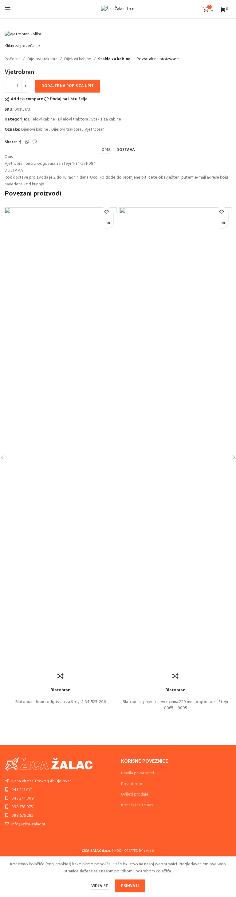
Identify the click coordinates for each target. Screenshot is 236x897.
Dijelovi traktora (42, 59)
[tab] (105, 150)
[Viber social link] (35, 142)
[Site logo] (118, 9)
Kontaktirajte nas (137, 805)
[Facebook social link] (20, 142)
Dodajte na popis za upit (67, 86)
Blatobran (60, 689)
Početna (13, 59)
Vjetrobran (94, 129)
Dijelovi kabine (77, 59)
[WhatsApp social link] (27, 142)
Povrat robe (132, 784)
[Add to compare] (60, 676)
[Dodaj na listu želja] (106, 212)
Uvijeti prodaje (134, 794)
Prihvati (130, 886)
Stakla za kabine (114, 59)
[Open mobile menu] (8, 9)
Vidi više (100, 886)
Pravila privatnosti (137, 773)
